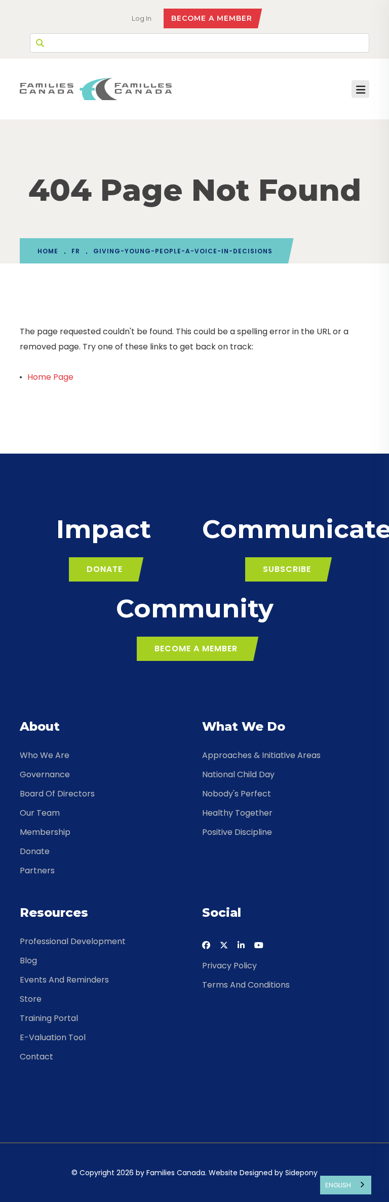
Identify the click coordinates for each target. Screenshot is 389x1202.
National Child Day (238, 774)
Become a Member (211, 18)
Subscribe (287, 569)
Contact (36, 1056)
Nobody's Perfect (236, 793)
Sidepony (301, 1173)
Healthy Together (237, 813)
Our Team (40, 813)
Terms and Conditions (246, 985)
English (338, 1185)
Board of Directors (57, 793)
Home (47, 251)
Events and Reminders (64, 980)
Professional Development (73, 941)
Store (31, 999)
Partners (37, 870)
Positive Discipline (237, 832)
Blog (28, 960)
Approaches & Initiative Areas (261, 755)
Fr (75, 251)
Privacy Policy (229, 965)
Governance (45, 774)
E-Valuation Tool (53, 1037)
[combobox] (345, 1185)
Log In (141, 18)
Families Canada (175, 1173)
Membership (45, 832)
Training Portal (49, 1018)
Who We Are (44, 755)
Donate (105, 569)
